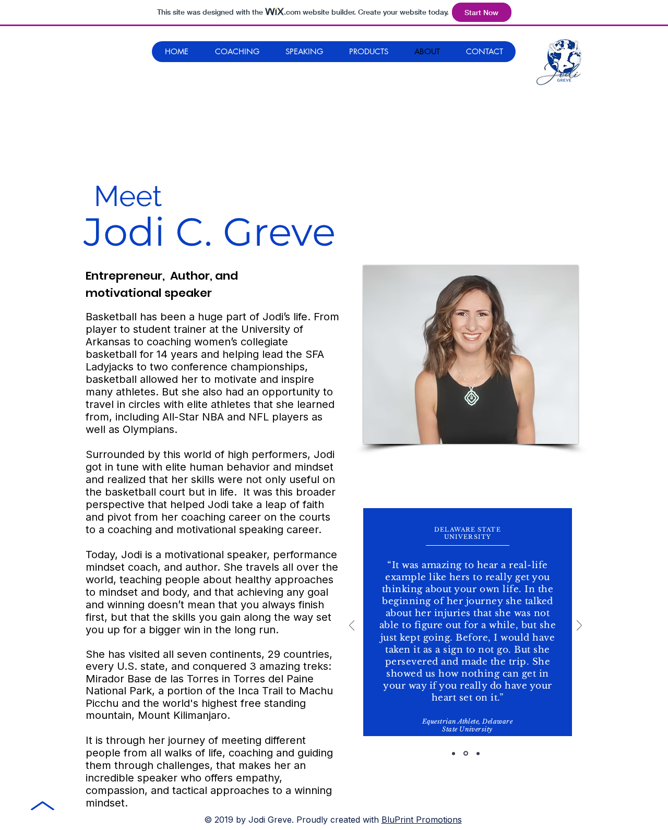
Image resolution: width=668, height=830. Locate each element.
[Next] (579, 626)
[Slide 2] (465, 753)
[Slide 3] (478, 753)
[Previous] (351, 626)
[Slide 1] (453, 753)
